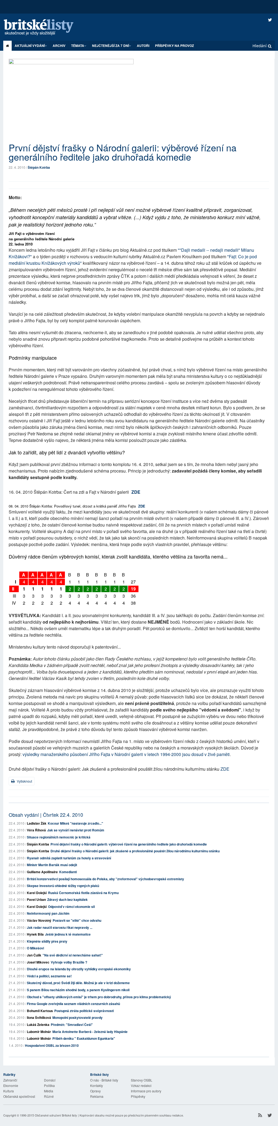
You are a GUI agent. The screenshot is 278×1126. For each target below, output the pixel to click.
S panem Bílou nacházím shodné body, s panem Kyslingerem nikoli (78, 989)
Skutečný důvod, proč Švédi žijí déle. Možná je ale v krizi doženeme (78, 982)
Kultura (8, 1091)
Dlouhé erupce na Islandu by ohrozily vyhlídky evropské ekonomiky (79, 968)
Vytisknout (24, 781)
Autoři (143, 45)
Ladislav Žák (36, 823)
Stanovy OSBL (141, 1080)
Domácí (49, 1080)
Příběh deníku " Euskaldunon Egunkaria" (83, 1038)
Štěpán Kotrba (39, 167)
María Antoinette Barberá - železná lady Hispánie (90, 1031)
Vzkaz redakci (141, 1085)
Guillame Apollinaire (42, 871)
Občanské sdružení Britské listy (56, 1115)
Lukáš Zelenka (38, 1024)
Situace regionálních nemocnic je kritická (58, 837)
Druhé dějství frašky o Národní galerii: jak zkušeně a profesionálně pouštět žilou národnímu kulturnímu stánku (135, 851)
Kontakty (96, 1085)
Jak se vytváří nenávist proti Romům (75, 830)
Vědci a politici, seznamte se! (49, 976)
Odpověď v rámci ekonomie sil (71, 906)
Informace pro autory (146, 1091)
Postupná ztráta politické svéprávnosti (84, 1010)
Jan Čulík (34, 955)
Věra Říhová (36, 830)
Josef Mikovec (38, 962)
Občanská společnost (19, 1096)
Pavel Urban (36, 899)
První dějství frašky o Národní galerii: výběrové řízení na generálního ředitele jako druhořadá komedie (128, 844)
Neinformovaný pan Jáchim (48, 913)
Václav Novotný (39, 920)
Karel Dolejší (37, 892)
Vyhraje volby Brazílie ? (69, 962)
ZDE (135, 492)
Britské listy (44, 27)
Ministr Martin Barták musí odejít (52, 864)
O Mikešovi (35, 948)
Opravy (95, 1091)
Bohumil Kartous (40, 1010)
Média (48, 1091)
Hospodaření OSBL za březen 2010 (52, 1045)
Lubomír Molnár (39, 1031)
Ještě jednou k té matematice (68, 934)
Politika (49, 1085)
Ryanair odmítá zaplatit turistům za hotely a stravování (69, 858)
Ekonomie (10, 1085)
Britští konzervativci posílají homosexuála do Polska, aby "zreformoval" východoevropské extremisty (105, 878)
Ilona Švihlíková (39, 1017)
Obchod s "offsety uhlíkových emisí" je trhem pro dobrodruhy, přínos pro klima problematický (99, 996)
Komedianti (68, 871)
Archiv (59, 45)
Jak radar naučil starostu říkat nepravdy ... (59, 927)
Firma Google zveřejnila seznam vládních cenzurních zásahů (73, 1003)
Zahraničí (10, 1080)
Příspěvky (138, 1096)
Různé (49, 1096)
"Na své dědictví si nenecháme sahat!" (73, 955)
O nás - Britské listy (104, 1080)
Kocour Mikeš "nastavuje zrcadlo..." (75, 823)
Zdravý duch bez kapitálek (67, 899)
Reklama (96, 1096)
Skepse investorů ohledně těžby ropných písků (63, 885)
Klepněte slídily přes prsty (47, 941)
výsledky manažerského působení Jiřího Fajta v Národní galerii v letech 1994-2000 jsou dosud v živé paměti (126, 754)
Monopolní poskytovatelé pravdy (77, 1017)
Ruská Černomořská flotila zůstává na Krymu (83, 892)
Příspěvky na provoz (174, 45)
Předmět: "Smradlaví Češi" (72, 1024)
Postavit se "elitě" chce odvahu (77, 920)
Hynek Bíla (35, 934)
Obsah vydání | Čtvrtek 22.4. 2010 (46, 814)
